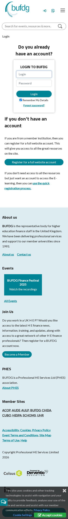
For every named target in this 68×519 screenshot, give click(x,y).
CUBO (6, 415)
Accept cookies (52, 515)
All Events (10, 301)
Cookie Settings (22, 515)
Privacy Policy (41, 430)
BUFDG (7, 226)
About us (8, 254)
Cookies (25, 430)
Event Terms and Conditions (20, 435)
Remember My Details (35, 100)
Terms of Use (10, 440)
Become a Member (17, 354)
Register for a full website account (34, 162)
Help (24, 440)
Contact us (24, 254)
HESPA (17, 415)
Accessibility (10, 430)
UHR (40, 415)
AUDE (16, 410)
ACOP (6, 410)
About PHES (10, 387)
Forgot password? (34, 105)
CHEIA (46, 410)
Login (34, 94)
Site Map (45, 435)
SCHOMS (29, 415)
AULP (25, 410)
